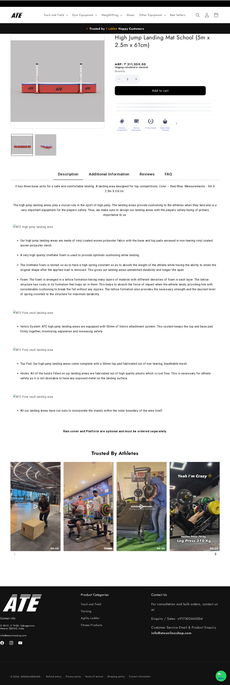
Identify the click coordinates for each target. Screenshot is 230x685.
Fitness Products (91, 625)
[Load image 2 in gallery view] (45, 145)
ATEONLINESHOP (30, 676)
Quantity (120, 71)
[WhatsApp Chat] (221, 676)
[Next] (215, 554)
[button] (55, 15)
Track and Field (91, 604)
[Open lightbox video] (35, 506)
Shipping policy (116, 676)
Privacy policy (73, 676)
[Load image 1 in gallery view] (22, 145)
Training (86, 611)
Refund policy (53, 676)
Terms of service (94, 676)
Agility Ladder (90, 618)
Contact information (140, 676)
